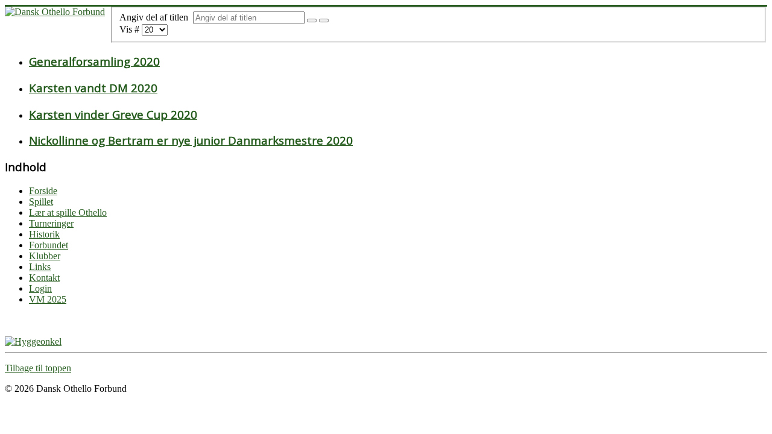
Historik (44, 234)
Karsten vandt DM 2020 (93, 87)
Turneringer (51, 223)
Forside (43, 191)
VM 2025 (47, 299)
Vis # (130, 29)
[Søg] (312, 20)
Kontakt (44, 277)
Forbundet (48, 245)
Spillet (41, 202)
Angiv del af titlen (156, 17)
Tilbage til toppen (38, 368)
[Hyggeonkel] (33, 341)
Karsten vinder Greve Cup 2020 (113, 114)
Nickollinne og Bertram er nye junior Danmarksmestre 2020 (191, 140)
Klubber (44, 256)
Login (40, 288)
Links (40, 267)
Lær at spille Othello (68, 212)
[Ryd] (324, 20)
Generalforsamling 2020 (94, 61)
